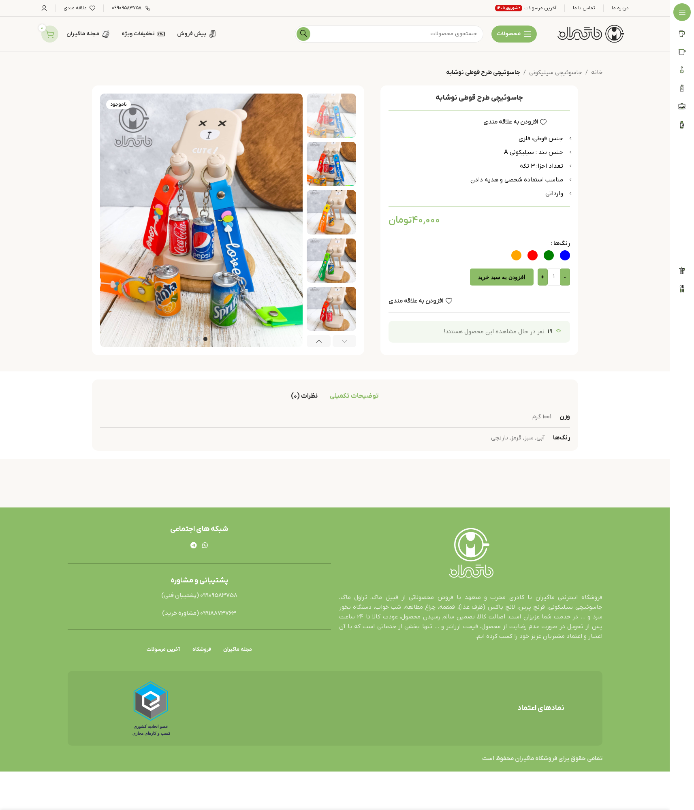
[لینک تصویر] (470, 554)
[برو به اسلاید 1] (205, 339)
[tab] (354, 396)
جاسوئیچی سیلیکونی (555, 72)
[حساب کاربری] (44, 8)
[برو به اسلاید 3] (189, 339)
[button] (345, 341)
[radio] (565, 255)
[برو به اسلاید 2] (197, 339)
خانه (596, 72)
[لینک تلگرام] (193, 545)
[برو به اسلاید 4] (181, 339)
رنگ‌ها (561, 243)
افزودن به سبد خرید (501, 277)
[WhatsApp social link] (205, 545)
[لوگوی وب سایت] (590, 34)
